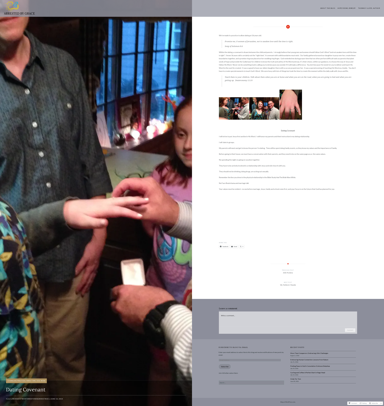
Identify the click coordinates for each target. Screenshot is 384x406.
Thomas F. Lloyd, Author (369, 8)
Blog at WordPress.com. (288, 402)
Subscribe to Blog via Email (233, 347)
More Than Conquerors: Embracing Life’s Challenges (309, 353)
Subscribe (224, 366)
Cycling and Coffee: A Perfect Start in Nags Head (307, 372)
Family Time (31, 381)
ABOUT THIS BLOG (327, 8)
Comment (350, 330)
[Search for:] (251, 383)
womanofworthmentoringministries (30, 399)
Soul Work (41, 381)
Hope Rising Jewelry (347, 8)
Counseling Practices (17, 381)
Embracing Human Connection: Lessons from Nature (309, 360)
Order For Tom (295, 379)
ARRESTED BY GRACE (19, 13)
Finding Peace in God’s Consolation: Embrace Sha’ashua (310, 366)
